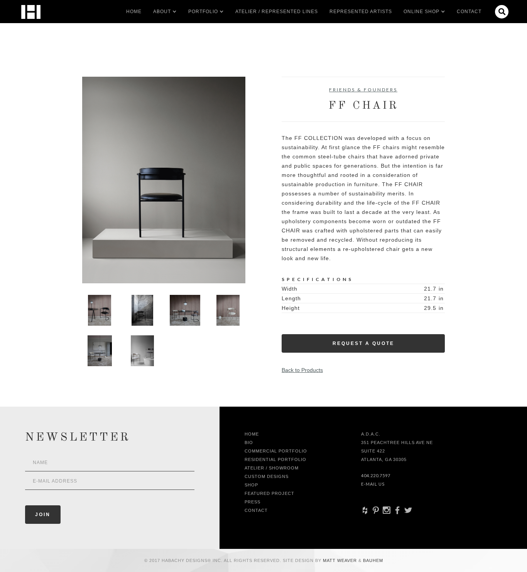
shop (251, 485)
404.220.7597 (375, 475)
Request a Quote (363, 343)
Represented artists (360, 11)
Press (252, 502)
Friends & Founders (363, 90)
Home (134, 11)
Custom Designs (267, 476)
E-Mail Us (373, 483)
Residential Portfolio (275, 459)
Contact (469, 11)
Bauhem (372, 560)
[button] (162, 11)
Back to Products (302, 370)
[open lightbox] (163, 180)
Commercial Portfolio (276, 451)
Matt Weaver (340, 560)
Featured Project (269, 493)
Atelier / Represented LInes (276, 11)
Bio (249, 442)
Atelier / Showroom (272, 468)
